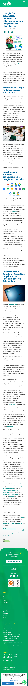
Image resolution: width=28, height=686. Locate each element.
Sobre (4, 595)
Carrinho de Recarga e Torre (11, 636)
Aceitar (8, 683)
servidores (15, 486)
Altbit (5, 484)
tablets (11, 496)
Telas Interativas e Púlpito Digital (12, 634)
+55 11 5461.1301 (8, 660)
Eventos (5, 615)
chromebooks (7, 490)
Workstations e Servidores (10, 631)
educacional (21, 64)
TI (16, 488)
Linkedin (19, 523)
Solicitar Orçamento (14, 561)
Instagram (6, 523)
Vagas (4, 600)
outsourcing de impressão (11, 494)
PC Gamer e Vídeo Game (10, 638)
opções (14, 211)
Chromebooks (12, 304)
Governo (5, 613)
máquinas (10, 426)
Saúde (4, 617)
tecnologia (6, 436)
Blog (22, 517)
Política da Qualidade (9, 667)
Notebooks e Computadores (11, 627)
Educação (6, 29)
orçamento (15, 510)
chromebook (12, 405)
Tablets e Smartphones (9, 629)
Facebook (13, 523)
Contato (5, 602)
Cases (4, 597)
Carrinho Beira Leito (8, 640)
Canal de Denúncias (8, 669)
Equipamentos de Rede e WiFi (11, 646)
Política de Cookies (13, 680)
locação (19, 484)
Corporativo (6, 612)
